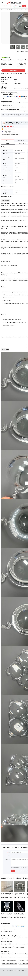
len (26, 929)
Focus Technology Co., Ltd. (17, 970)
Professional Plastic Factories (8, 957)
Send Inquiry (13, 70)
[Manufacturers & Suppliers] (14, 2)
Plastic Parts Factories (7, 953)
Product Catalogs (20, 926)
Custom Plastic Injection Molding (9, 960)
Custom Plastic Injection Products (9, 963)
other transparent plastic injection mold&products (7, 931)
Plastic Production (19, 953)
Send (13, 870)
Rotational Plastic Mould (7, 947)
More (2, 966)
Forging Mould (5, 944)
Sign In (3, 134)
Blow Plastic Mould (20, 947)
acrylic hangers (4, 929)
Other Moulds (14, 944)
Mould (22, 9)
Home (2, 9)
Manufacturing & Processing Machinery (12, 9)
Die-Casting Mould (24, 944)
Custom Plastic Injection (23, 957)
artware (15, 929)
